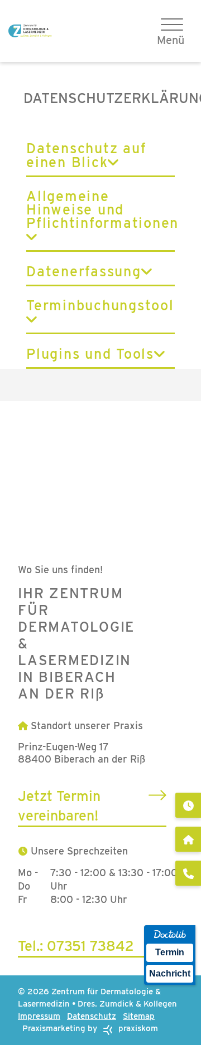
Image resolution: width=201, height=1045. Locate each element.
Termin (169, 952)
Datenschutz (91, 1016)
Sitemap (139, 1016)
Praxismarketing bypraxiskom (90, 1028)
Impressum (39, 1016)
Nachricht (169, 973)
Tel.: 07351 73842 (76, 945)
